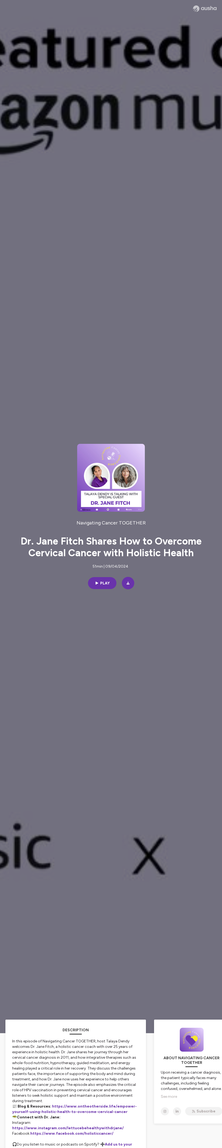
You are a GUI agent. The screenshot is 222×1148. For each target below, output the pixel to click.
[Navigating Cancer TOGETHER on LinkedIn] (177, 1111)
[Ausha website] (205, 8)
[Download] (128, 583)
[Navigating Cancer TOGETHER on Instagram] (165, 1111)
